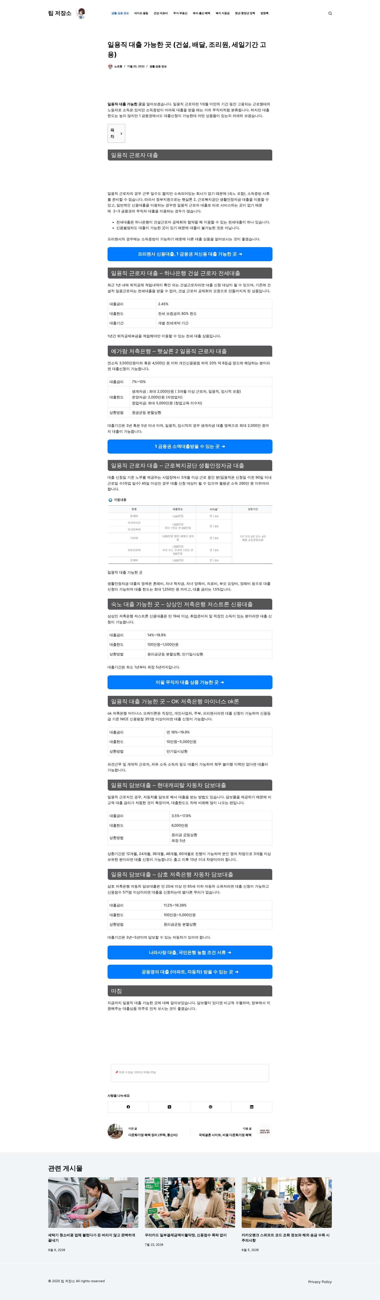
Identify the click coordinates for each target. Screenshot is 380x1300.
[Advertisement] (190, 88)
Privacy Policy (320, 1282)
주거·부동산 (180, 13)
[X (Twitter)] (169, 1107)
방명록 (265, 13)
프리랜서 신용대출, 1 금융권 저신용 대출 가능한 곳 (187, 254)
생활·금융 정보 (120, 13)
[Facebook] (128, 1107)
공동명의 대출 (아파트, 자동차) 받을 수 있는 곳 (187, 971)
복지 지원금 (223, 13)
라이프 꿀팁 (141, 13)
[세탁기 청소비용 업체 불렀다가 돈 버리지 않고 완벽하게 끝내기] (93, 1202)
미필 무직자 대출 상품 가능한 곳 (187, 682)
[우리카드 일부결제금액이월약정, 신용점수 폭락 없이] (190, 1202)
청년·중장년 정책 (245, 13)
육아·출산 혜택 (201, 13)
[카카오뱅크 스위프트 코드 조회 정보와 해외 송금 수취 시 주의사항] (287, 1202)
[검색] (330, 13)
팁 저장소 (59, 13)
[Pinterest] (210, 1107)
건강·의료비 (161, 13)
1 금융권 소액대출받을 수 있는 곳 (187, 446)
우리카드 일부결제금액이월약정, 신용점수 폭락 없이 (186, 1235)
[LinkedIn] (251, 1107)
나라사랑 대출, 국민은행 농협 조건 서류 (187, 952)
